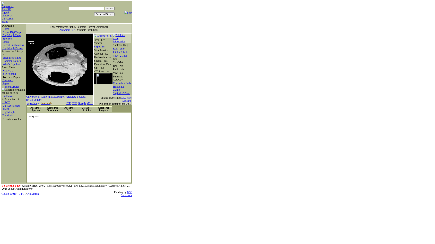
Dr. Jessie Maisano (126, 99)
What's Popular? (11, 64)
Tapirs (5, 83)
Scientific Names (11, 57)
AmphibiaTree (67, 29)
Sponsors (7, 38)
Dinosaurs (7, 80)
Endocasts (7, 96)
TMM (5, 108)
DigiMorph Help (11, 35)
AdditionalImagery (103, 109)
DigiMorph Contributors (8, 114)
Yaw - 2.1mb (120, 55)
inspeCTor (99, 46)
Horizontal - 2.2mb (119, 88)
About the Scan (69, 109)
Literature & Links (87, 109)
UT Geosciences (11, 105)
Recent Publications (13, 45)
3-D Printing (9, 73)
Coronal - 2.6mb (122, 83)
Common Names (11, 60)
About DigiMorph (12, 32)
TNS (74, 103)
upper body (33, 103)
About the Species (35, 109)
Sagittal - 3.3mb (121, 93)
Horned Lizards (10, 86)
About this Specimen (52, 109)
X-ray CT (7, 70)
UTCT (6, 102)
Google (82, 103)
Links (5, 41)
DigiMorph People (12, 48)
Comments (126, 195)
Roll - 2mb (119, 48)
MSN (90, 103)
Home (5, 28)
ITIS (68, 103)
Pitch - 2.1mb (120, 52)
